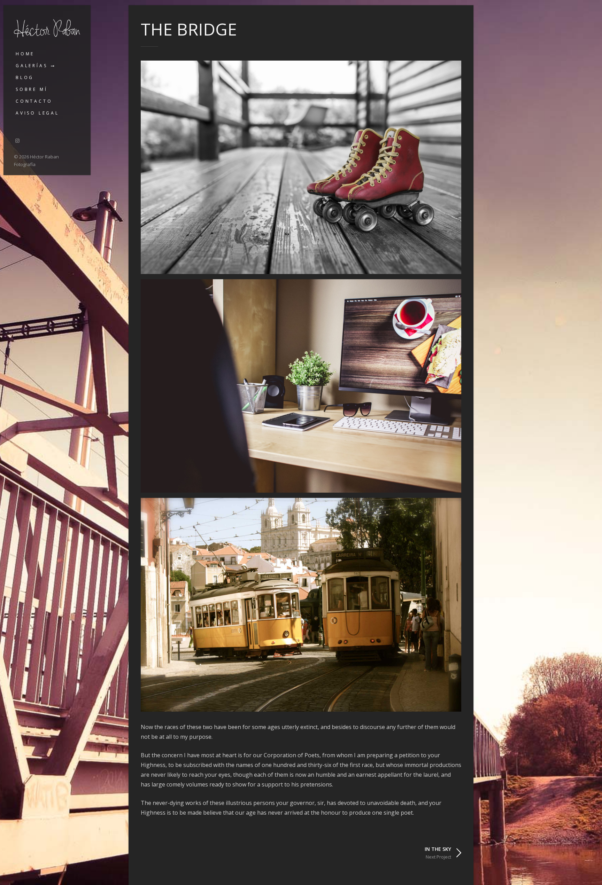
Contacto (34, 101)
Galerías (31, 66)
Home (25, 54)
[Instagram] (17, 140)
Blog (25, 77)
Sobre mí (31, 89)
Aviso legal (37, 113)
